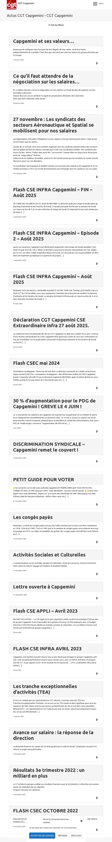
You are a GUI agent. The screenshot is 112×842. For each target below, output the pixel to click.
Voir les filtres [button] (57, 25)
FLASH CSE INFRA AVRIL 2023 (47, 648)
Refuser (62, 835)
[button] (81, 821)
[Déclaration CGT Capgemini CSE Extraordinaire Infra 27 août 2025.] (97, 350)
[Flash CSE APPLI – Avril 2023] (97, 636)
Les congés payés (33, 517)
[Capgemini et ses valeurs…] (97, 63)
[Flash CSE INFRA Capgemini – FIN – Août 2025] (97, 220)
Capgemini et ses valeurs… (43, 41)
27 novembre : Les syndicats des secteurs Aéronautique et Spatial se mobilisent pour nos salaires (53, 124)
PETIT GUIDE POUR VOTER (43, 479)
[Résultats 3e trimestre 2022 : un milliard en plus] (97, 798)
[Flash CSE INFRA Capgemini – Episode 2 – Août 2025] (97, 263)
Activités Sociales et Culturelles (49, 554)
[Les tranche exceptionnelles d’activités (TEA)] (97, 720)
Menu (101, 4)
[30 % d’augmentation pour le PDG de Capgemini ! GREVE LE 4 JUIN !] (97, 431)
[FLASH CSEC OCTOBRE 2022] (97, 830)
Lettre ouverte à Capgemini (44, 586)
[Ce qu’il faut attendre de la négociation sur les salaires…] (97, 106)
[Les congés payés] (97, 542)
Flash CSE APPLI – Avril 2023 (45, 611)
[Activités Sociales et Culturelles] (97, 574)
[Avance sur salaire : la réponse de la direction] (97, 757)
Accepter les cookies (42, 835)
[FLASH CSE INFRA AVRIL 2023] (97, 673)
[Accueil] (11, 5)
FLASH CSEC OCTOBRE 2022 (45, 810)
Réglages (76, 835)
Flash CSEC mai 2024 (36, 363)
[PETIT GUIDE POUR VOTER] (97, 504)
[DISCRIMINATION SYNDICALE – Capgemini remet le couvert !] (97, 461)
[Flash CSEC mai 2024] (97, 388)
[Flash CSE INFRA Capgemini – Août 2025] (97, 307)
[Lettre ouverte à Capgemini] (97, 598)
